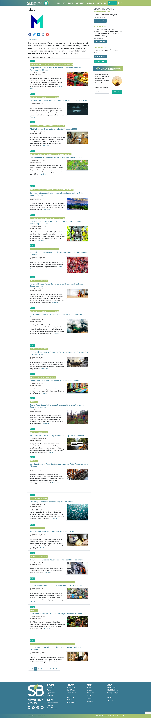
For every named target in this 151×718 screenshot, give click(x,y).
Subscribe (112, 3)
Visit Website (32, 39)
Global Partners (71, 690)
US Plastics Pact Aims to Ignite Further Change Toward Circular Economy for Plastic (58, 253)
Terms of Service (32, 715)
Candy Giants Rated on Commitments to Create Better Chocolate (55, 381)
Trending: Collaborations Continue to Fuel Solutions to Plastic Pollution (57, 585)
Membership (80, 3)
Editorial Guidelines (112, 690)
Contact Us (110, 700)
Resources (90, 3)
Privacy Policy (41, 715)
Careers (109, 698)
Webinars (50, 705)
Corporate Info (111, 687)
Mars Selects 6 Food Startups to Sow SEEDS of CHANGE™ (53, 531)
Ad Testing (90, 695)
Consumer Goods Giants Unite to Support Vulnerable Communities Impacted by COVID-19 (55, 223)
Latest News (51, 687)
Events (70, 3)
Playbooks (90, 698)
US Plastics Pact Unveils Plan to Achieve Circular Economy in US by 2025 (58, 100)
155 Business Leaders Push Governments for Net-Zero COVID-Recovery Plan (58, 316)
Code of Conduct (52, 708)
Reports (69, 699)
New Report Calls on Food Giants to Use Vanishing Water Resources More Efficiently (59, 465)
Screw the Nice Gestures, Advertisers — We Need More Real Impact (56, 560)
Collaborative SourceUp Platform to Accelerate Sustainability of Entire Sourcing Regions (56, 194)
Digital (99, 3)
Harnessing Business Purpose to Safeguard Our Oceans (51, 502)
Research (90, 701)
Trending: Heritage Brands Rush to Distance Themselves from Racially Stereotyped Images (57, 285)
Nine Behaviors (71, 702)
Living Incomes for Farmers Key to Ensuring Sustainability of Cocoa (56, 614)
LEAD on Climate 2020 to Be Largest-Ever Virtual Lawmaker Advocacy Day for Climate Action (59, 353)
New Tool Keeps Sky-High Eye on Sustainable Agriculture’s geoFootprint (57, 157)
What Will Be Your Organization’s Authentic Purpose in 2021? (53, 129)
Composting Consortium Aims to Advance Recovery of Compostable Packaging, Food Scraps (56, 69)
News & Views (61, 3)
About (105, 3)
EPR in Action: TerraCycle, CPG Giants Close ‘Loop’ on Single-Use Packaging (55, 648)
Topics (49, 690)
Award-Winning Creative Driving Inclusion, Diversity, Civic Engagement (57, 436)
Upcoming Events (52, 702)
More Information (100, 21)
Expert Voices (51, 693)
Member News (71, 693)
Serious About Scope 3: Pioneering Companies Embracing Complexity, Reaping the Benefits (57, 406)
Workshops (90, 693)
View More (33, 117)
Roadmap (90, 690)
